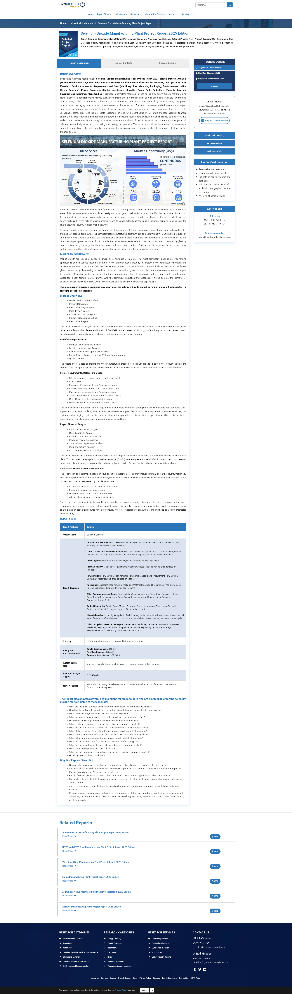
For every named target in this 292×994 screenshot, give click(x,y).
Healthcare (111, 948)
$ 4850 (215, 836)
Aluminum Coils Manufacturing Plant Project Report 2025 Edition (95, 832)
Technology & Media (115, 961)
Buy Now (214, 86)
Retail (109, 957)
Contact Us (183, 978)
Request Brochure (214, 143)
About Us (95, 978)
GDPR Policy (195, 978)
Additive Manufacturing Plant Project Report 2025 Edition (91, 906)
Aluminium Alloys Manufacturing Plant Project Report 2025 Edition (96, 891)
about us (174, 14)
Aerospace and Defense (72, 939)
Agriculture (67, 943)
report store (103, 14)
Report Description (79, 63)
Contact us (188, 14)
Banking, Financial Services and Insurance (80, 952)
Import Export (157, 952)
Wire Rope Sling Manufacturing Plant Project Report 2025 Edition (95, 862)
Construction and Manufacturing (76, 961)
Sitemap (156, 978)
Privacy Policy (145, 978)
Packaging (111, 952)
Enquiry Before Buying (214, 135)
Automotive (67, 948)
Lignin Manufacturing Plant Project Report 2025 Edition (90, 877)
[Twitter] (199, 969)
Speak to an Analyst (214, 151)
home (90, 14)
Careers (113, 978)
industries (120, 14)
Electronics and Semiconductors (76, 966)
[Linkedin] (204, 969)
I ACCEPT (144, 990)
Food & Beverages (114, 943)
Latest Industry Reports (161, 957)
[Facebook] (195, 969)
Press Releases (124, 978)
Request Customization (216, 120)
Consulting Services (159, 939)
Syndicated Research (160, 948)
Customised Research (160, 943)
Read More (68, 836)
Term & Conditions (169, 978)
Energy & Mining (114, 939)
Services (134, 14)
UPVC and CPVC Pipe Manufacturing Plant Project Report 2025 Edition (98, 847)
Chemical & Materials (71, 957)
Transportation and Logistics (119, 966)
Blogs (135, 978)
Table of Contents (123, 63)
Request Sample (167, 63)
